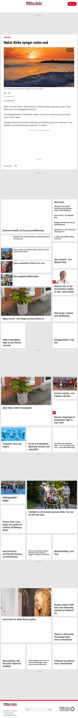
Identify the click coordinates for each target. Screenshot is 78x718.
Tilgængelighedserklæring (10, 715)
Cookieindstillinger (8, 713)
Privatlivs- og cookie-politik (10, 711)
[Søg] (50, 709)
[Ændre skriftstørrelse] (5, 93)
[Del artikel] (9, 93)
